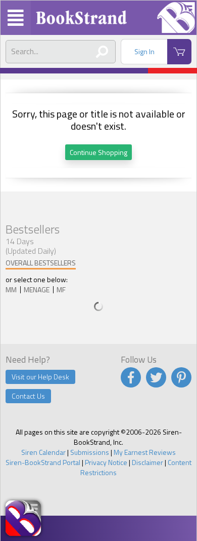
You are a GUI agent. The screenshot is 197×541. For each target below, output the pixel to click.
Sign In (144, 51)
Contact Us (28, 396)
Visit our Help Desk (40, 376)
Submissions (89, 452)
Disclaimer (147, 462)
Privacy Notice (106, 462)
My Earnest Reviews (145, 452)
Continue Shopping (98, 152)
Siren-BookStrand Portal (43, 462)
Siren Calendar (43, 452)
